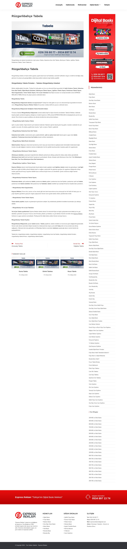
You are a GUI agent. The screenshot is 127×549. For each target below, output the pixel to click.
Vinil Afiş (91, 289)
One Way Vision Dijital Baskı (96, 248)
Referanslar (82, 5)
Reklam (83, 545)
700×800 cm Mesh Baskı (95, 427)
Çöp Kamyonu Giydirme (95, 346)
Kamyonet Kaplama (94, 340)
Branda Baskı (92, 113)
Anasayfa (59, 5)
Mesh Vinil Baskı (93, 264)
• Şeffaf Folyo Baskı (69, 517)
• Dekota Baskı (68, 524)
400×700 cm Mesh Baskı (95, 471)
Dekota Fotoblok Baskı (94, 311)
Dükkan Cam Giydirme (94, 396)
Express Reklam (78, 213)
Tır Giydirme (92, 198)
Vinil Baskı (91, 109)
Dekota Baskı (92, 147)
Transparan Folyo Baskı (95, 122)
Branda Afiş (92, 116)
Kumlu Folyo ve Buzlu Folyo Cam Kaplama (99, 327)
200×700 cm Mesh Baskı (95, 480)
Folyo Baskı (92, 97)
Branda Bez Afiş (93, 280)
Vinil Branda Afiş (93, 277)
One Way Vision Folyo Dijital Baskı (98, 308)
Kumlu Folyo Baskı (93, 125)
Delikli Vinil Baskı (93, 267)
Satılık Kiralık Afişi (93, 220)
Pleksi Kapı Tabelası (94, 368)
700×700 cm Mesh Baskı (95, 461)
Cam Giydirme (92, 179)
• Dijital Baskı (46, 517)
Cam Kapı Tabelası (93, 374)
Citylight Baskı (92, 135)
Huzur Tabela (72, 271)
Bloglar (95, 412)
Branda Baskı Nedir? (94, 359)
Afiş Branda (92, 292)
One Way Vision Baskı (94, 100)
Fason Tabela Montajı (94, 362)
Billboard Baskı (93, 132)
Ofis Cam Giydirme (93, 387)
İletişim (107, 5)
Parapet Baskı (92, 166)
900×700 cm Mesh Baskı (95, 455)
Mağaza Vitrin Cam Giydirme (96, 330)
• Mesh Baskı (46, 526)
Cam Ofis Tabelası (93, 371)
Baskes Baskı (92, 103)
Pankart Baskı (92, 201)
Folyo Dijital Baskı (93, 242)
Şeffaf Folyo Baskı (93, 119)
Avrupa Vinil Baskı (93, 273)
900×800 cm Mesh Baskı (95, 420)
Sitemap (93, 545)
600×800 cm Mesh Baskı (95, 430)
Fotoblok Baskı (93, 154)
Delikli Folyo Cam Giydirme (96, 400)
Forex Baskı (92, 150)
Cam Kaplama (92, 182)
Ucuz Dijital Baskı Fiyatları (95, 321)
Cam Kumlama (92, 185)
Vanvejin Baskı (92, 302)
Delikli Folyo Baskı (93, 239)
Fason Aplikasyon (93, 365)
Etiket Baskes (92, 232)
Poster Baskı (92, 217)
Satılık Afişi (92, 296)
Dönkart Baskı (92, 160)
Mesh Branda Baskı (94, 261)
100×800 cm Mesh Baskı (95, 452)
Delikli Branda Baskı (94, 270)
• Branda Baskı (47, 530)
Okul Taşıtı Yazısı (93, 191)
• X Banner (67, 530)
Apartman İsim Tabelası (95, 377)
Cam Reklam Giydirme (94, 336)
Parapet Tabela (92, 381)
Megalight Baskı (93, 138)
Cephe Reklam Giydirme (95, 333)
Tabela (88, 545)
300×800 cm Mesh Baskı (95, 439)
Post (98, 545)
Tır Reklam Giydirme (94, 343)
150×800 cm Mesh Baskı (95, 449)
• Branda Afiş (46, 533)
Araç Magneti (92, 163)
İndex (110, 545)
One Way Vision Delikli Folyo (96, 305)
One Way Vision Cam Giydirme (97, 403)
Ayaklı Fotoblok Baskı (94, 157)
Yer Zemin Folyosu (93, 223)
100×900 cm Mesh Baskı (95, 417)
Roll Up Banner (92, 173)
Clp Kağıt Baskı (93, 144)
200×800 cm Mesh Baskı (95, 446)
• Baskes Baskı (47, 521)
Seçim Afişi (92, 207)
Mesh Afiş (91, 210)
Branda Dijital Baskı (94, 251)
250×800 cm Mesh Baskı (95, 443)
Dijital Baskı (94, 5)
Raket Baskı (92, 141)
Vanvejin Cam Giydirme (95, 390)
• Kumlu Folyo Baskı (69, 519)
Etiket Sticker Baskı (94, 229)
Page (106, 545)
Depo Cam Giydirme (94, 393)
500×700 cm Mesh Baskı (95, 468)
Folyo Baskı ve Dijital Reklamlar (97, 355)
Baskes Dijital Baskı (94, 245)
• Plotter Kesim (68, 521)
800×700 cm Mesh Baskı (95, 458)
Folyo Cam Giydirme (94, 406)
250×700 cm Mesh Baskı (95, 477)
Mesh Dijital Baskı (93, 258)
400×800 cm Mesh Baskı (95, 436)
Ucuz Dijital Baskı (93, 318)
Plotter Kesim (92, 169)
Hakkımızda (70, 5)
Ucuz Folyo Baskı (93, 314)
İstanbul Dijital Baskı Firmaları (96, 349)
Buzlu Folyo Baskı (93, 128)
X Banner (91, 176)
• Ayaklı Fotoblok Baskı (70, 526)
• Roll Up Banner (68, 528)
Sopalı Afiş (91, 204)
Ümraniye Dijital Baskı (74, 545)
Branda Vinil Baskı (93, 283)
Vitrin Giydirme (92, 384)
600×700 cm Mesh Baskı (95, 465)
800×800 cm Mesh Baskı (95, 424)
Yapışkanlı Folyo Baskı (95, 236)
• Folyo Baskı (46, 519)
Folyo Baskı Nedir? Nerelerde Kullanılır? (99, 352)
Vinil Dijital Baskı (93, 255)
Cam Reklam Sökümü (94, 324)
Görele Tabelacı (48, 271)
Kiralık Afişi (92, 299)
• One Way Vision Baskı (49, 524)
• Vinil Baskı (46, 528)
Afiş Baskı (91, 214)
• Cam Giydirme (68, 533)
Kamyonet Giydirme (94, 195)
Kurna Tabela (23, 271)
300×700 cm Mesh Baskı (95, 474)
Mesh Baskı (92, 106)
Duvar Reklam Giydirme (95, 226)
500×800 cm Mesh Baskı (95, 433)
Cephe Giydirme (93, 188)
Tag (102, 545)
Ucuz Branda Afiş (93, 286)
